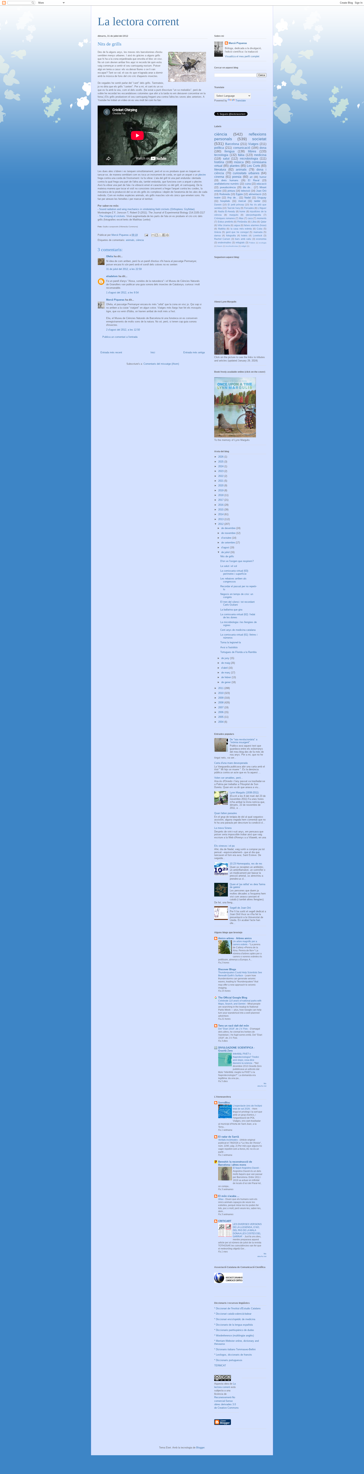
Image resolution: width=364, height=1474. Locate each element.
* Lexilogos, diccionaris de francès (233, 1354)
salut (226, 158)
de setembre (228, 542)
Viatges (253, 144)
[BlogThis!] (156, 235)
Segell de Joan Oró (240, 907)
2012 (221, 524)
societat (259, 139)
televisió (245, 190)
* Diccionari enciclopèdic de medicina (234, 1319)
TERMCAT (220, 1365)
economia (261, 239)
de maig (226, 662)
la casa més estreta (241, 228)
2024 (221, 466)
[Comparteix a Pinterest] (167, 235)
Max (241, 218)
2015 (221, 509)
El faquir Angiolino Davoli (246, 1168)
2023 (221, 471)
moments (261, 218)
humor (263, 177)
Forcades (249, 208)
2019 (221, 490)
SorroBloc (224, 1102)
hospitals (225, 201)
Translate (240, 100)
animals (130, 240)
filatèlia (222, 228)
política (219, 147)
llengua (229, 151)
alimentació (255, 194)
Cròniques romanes (224, 218)
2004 (221, 721)
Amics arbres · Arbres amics (235, 938)
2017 (221, 499)
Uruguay (261, 197)
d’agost (225, 547)
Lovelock (257, 235)
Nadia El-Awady (226, 211)
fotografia (231, 235)
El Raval (253, 180)
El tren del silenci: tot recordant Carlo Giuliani (237, 603)
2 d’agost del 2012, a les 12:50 (123, 329)
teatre (217, 197)
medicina (260, 155)
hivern (219, 246)
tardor (257, 201)
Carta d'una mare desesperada (231, 763)
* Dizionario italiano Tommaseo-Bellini (235, 1349)
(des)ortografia (253, 215)
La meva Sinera (222, 828)
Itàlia (241, 155)
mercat (242, 201)
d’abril (224, 667)
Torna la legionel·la (230, 642)
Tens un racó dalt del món (233, 1025)
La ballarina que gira (231, 609)
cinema (219, 176)
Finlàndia (242, 221)
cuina (248, 183)
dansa (217, 235)
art (251, 177)
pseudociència (228, 187)
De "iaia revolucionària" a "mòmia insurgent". (243, 741)
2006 (221, 712)
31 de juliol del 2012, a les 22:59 (124, 269)
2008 (221, 702)
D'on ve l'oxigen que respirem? (237, 561)
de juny (225, 658)
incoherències (232, 246)
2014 (221, 514)
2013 (221, 519)
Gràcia (217, 232)
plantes (235, 165)
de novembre (228, 533)
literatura (220, 169)
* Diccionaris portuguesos (228, 1360)
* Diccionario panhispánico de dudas (234, 1330)
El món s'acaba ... (228, 1196)
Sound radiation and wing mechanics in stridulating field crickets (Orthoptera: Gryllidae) (147, 209)
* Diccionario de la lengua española (233, 1324)
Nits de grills (227, 556)
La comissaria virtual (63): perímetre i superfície (234, 572)
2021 (221, 480)
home (242, 211)
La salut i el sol (228, 566)
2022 (221, 476)
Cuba (259, 228)
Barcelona (232, 144)
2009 (221, 697)
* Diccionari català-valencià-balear (232, 1313)
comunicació (241, 147)
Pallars (252, 243)
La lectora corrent (138, 21)
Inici (153, 352)
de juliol (225, 552)
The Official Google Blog (232, 997)
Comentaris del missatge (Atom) (161, 363)
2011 (221, 688)
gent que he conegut (237, 232)
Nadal (247, 197)
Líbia (254, 221)
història (219, 162)
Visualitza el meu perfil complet (242, 56)
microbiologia (249, 158)
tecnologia (221, 155)
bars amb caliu (243, 239)
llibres (252, 151)
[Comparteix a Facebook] (164, 235)
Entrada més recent (111, 352)
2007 (221, 707)
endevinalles (224, 242)
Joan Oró (261, 190)
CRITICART (224, 1221)
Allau (221, 1199)
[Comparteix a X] (160, 235)
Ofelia (109, 256)
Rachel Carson (222, 239)
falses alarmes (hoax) (255, 225)
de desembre (228, 528)
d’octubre (226, 537)
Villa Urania (224, 225)
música (239, 162)
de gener (226, 682)
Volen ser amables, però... (228, 777)
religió (243, 246)
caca (250, 218)
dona (263, 147)
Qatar (263, 221)
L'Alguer (262, 208)
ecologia (262, 243)
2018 (221, 495)
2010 (221, 693)
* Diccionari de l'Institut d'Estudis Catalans (237, 1308)
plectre (202, 174)
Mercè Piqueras (115, 299)
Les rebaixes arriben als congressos (233, 580)
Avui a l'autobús (229, 647)
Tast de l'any (233, 208)
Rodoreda (224, 194)
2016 (221, 504)
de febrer (226, 677)
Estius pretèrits (225, 221)
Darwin (218, 204)
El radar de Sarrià (228, 1136)
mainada (258, 232)
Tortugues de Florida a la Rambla (238, 652)
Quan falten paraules (225, 813)
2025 (221, 461)
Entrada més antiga (194, 352)
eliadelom (112, 276)
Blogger (200, 1447)
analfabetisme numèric (226, 183)
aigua (237, 225)
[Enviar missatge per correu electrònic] (146, 235)
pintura (231, 190)
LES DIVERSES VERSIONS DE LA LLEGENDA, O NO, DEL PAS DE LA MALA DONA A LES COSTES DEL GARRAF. (247, 1230)
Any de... (232, 197)
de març (226, 672)
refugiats (240, 242)
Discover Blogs (227, 969)
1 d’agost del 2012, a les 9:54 (122, 292)
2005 (221, 716)
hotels (244, 235)
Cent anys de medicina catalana (238, 629)
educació (261, 183)
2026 (221, 456)
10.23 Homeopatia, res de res (246, 863)
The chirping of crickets (112, 216)
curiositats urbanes (246, 173)
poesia (236, 176)
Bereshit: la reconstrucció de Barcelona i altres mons (235, 1163)
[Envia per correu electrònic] (153, 235)
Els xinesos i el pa (224, 845)
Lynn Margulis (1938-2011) (244, 792)
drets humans (229, 180)
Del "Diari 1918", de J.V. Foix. (233, 1028)
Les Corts (253, 165)
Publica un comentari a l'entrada (119, 336)
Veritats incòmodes (228, 1140)
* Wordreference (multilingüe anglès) (234, 1335)
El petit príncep (236, 204)
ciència (140, 240)
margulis (233, 215)
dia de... (248, 187)
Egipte (239, 194)
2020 (221, 485)
